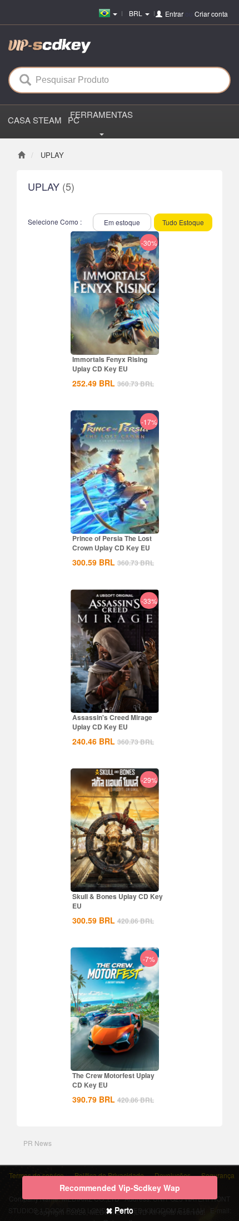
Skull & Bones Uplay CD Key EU (117, 901)
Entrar (174, 13)
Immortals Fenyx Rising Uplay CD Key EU (109, 364)
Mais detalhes (115, 345)
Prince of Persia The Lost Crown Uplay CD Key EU (112, 543)
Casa (19, 120)
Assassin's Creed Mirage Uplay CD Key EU (112, 722)
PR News (37, 1143)
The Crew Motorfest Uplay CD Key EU (113, 1080)
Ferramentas (101, 114)
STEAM (46, 120)
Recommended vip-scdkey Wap (119, 1187)
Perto (122, 1209)
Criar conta (211, 13)
